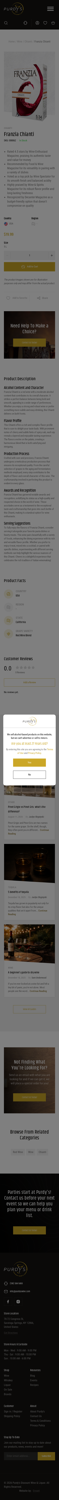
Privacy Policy (34, 753)
